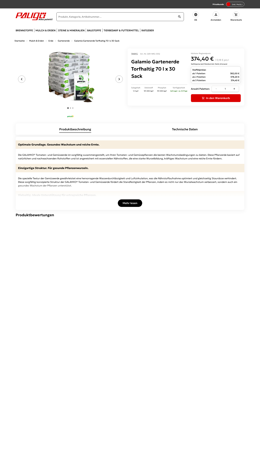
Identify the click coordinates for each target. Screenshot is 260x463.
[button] (195, 16)
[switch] (235, 4)
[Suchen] (179, 17)
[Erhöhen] (234, 89)
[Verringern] (216, 89)
